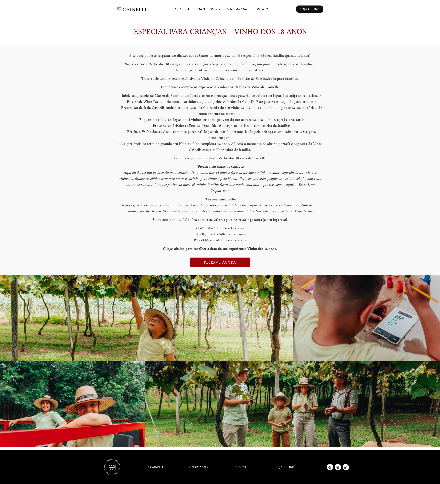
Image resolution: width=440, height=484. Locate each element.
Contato (261, 9)
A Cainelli (182, 9)
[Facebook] (330, 467)
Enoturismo (207, 9)
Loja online (285, 467)
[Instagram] (338, 467)
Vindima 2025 (198, 467)
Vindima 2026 (237, 9)
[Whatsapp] (346, 467)
